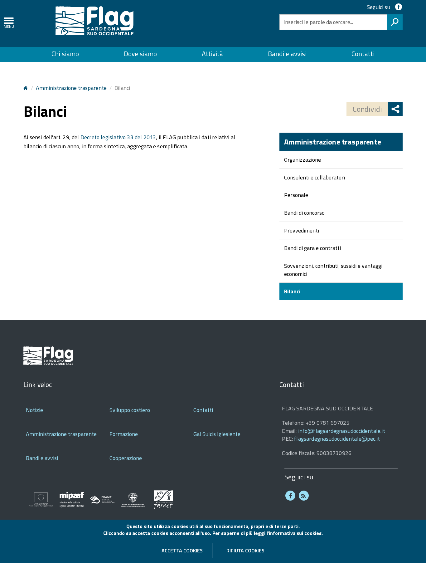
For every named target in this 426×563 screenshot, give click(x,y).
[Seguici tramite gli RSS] (304, 496)
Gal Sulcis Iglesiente (216, 434)
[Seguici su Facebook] (290, 496)
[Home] (94, 20)
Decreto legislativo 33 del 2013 (118, 137)
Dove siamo (140, 54)
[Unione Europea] (41, 499)
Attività (212, 54)
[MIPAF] (72, 499)
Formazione (123, 434)
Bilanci (292, 291)
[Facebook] (398, 6)
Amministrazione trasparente (71, 88)
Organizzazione (302, 159)
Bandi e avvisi (287, 54)
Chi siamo (65, 54)
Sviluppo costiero (129, 410)
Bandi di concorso (304, 212)
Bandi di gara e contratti (312, 248)
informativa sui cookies (295, 533)
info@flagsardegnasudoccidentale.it (341, 431)
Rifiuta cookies (245, 550)
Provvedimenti (301, 230)
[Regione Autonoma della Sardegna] (133, 499)
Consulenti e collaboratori (314, 177)
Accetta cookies (182, 550)
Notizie (34, 410)
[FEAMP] (102, 499)
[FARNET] (163, 499)
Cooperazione (125, 458)
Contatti (363, 54)
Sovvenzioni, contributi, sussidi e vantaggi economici (333, 270)
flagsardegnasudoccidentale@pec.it (337, 438)
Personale (296, 195)
